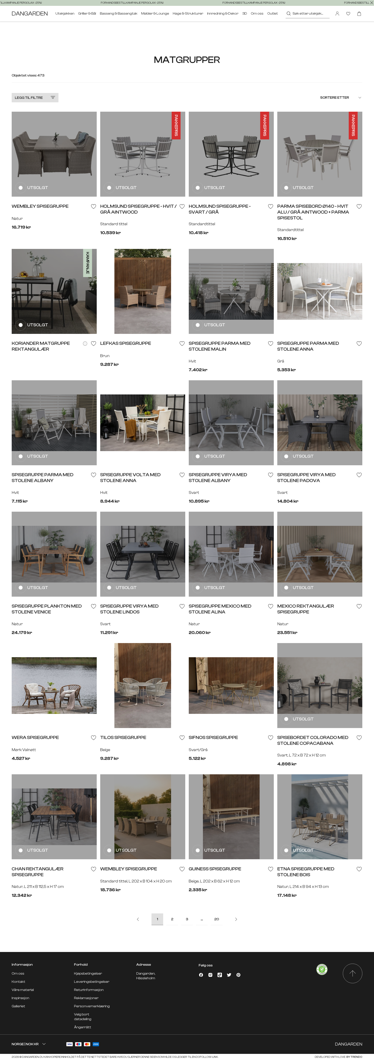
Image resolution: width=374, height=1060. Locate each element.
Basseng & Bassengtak (118, 13)
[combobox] (308, 13)
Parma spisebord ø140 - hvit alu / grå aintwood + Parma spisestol (313, 212)
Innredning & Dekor (222, 13)
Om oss (257, 13)
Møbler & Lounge (155, 13)
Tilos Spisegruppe (123, 737)
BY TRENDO (354, 1057)
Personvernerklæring (92, 1006)
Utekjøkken (65, 13)
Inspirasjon (20, 998)
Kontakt (18, 982)
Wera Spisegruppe (35, 737)
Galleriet (18, 1006)
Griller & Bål (87, 13)
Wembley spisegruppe (40, 206)
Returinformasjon (89, 990)
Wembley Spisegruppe (128, 869)
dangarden (30, 13)
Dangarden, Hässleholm (145, 976)
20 (216, 919)
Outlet (272, 13)
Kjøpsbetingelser (88, 973)
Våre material (23, 990)
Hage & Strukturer (188, 13)
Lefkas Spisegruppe (125, 343)
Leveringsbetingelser (91, 982)
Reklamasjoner (86, 998)
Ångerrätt (82, 1027)
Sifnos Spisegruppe (213, 737)
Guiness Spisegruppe (215, 869)
